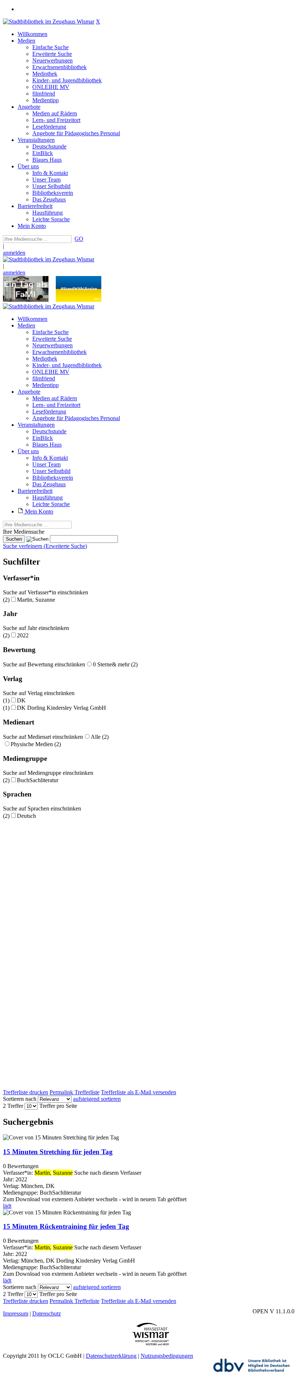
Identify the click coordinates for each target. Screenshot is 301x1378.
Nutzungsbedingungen (167, 1356)
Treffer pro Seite (58, 1106)
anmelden (14, 253)
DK (21, 700)
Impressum (15, 1313)
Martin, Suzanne (36, 600)
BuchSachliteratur (37, 780)
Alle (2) (100, 737)
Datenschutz (46, 1313)
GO (79, 239)
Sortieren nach (19, 1099)
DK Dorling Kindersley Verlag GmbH (61, 708)
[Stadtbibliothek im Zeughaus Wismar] (48, 21)
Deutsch (26, 816)
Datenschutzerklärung (111, 1356)
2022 (23, 635)
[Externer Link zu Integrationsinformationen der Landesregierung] (78, 300)
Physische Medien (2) (36, 744)
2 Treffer (13, 1106)
